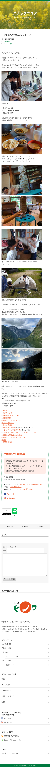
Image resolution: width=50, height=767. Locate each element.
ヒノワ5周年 (6, 684)
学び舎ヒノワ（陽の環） (10, 753)
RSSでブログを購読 (11, 736)
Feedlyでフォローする (12, 740)
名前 (4, 550)
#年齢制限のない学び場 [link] (10, 415)
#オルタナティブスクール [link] (11, 420)
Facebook (10, 494)
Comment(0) (8, 44)
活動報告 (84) (6, 648)
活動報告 (7, 41)
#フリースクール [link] (8, 423)
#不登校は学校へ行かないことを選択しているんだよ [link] (21, 432)
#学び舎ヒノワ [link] (7, 413)
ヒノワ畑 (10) (6, 644)
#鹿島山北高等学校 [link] (9, 427)
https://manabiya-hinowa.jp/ (31, 484)
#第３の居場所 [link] (7, 425)
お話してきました (8, 696)
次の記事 (10, 526)
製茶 (3, 702)
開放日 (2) (9, 665)
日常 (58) (5, 652)
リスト (7, 510)
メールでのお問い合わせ (25, 489)
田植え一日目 (6, 690)
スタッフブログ (25, 13)
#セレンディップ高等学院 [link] (11, 430)
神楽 (3, 679)
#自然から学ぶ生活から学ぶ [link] (12, 435)
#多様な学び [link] (6, 418)
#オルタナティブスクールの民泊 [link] (13, 437)
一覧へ (26, 526)
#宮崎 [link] (4, 440)
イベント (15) (6, 660)
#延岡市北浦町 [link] (7, 442)
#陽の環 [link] (4, 410)
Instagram (11, 498)
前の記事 (40, 526)
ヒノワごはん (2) (12, 656)
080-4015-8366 (15, 487)
